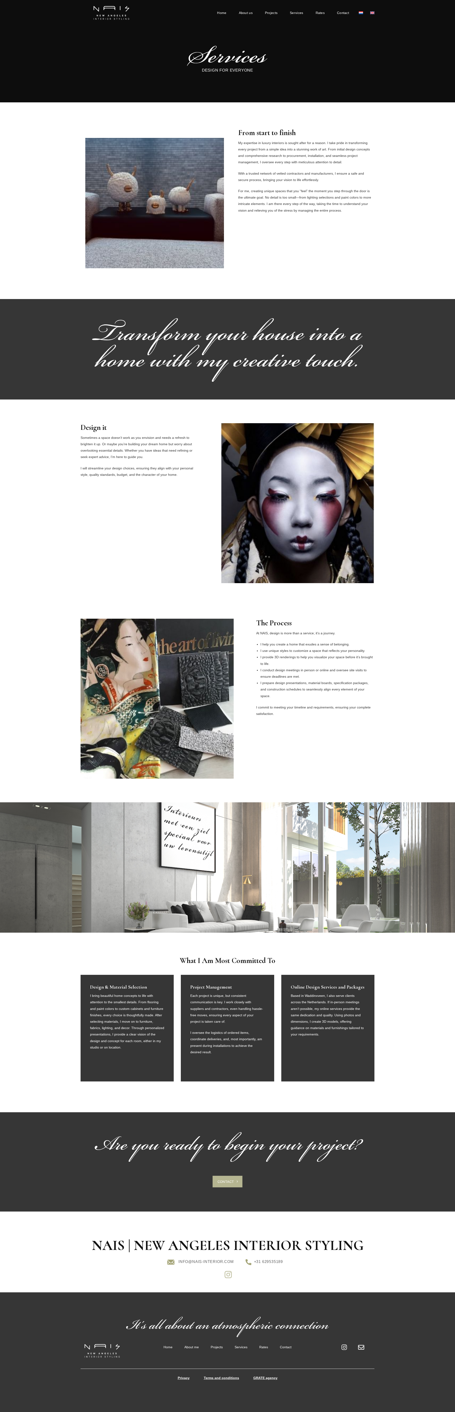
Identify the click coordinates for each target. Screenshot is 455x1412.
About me (191, 1347)
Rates (320, 13)
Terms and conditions (221, 1378)
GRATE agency (265, 1378)
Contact (343, 13)
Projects (271, 13)
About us (246, 13)
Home (221, 13)
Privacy (184, 1378)
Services (296, 13)
